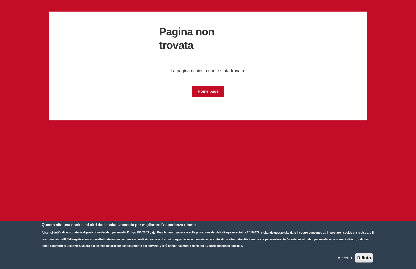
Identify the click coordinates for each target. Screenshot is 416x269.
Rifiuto (364, 257)
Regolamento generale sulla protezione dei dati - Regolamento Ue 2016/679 (208, 232)
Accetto (345, 257)
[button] (208, 91)
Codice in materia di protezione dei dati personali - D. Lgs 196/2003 (103, 232)
